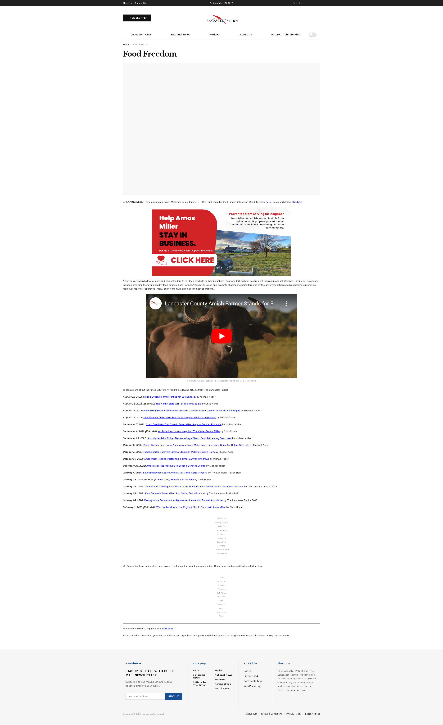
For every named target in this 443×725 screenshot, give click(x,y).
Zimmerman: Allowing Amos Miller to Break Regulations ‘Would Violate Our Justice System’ (193, 486)
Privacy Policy (293, 714)
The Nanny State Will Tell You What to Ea (178, 403)
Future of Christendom (286, 34)
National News (180, 34)
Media (218, 670)
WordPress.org (252, 686)
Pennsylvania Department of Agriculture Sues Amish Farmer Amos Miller (183, 500)
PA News (220, 679)
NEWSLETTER (138, 18)
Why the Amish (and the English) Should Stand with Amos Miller (191, 507)
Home (126, 44)
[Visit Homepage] (222, 18)
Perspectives (223, 683)
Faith (196, 670)
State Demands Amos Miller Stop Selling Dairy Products (174, 493)
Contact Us (140, 3)
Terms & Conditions (271, 714)
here (268, 202)
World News (222, 688)
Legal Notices (312, 714)
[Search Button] (318, 3)
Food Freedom (140, 44)
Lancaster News (141, 34)
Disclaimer (251, 714)
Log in (247, 671)
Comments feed (253, 681)
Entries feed (251, 676)
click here (297, 202)
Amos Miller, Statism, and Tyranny (175, 479)
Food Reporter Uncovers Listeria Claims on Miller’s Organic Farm (179, 451)
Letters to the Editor (199, 683)
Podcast (215, 34)
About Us (127, 3)
